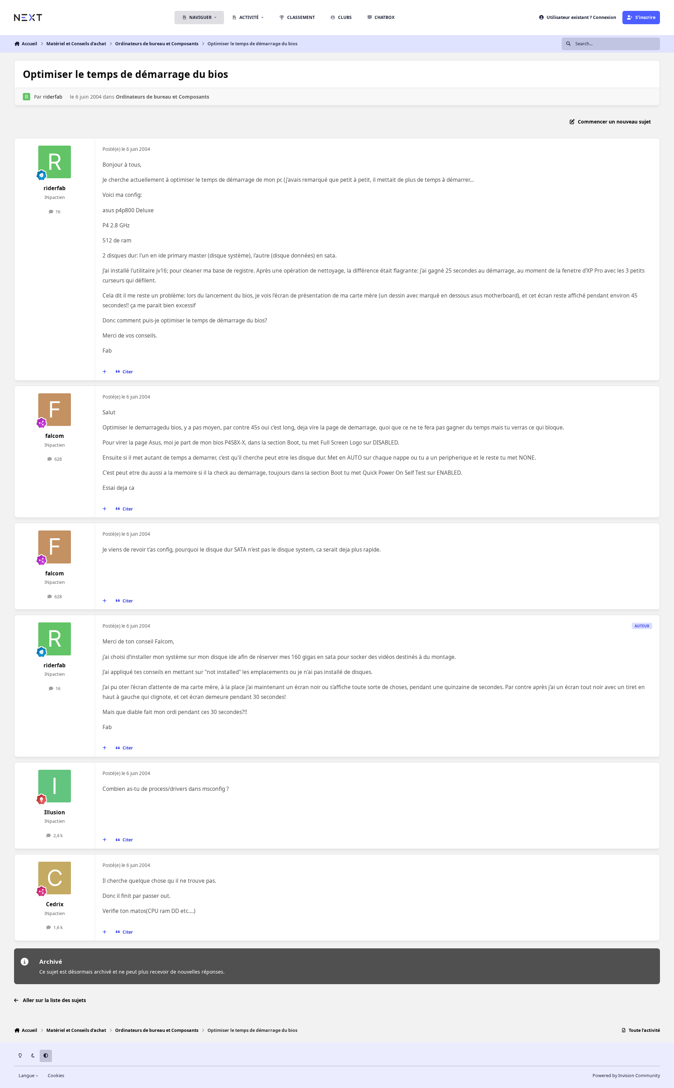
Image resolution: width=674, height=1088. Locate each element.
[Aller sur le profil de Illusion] (54, 786)
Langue (27, 1076)
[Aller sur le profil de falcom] (54, 409)
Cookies (56, 1076)
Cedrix (55, 904)
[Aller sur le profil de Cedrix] (54, 878)
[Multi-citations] (104, 371)
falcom (54, 436)
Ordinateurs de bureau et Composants (162, 96)
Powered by (626, 1076)
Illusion (54, 812)
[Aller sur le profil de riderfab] (26, 96)
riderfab (52, 96)
